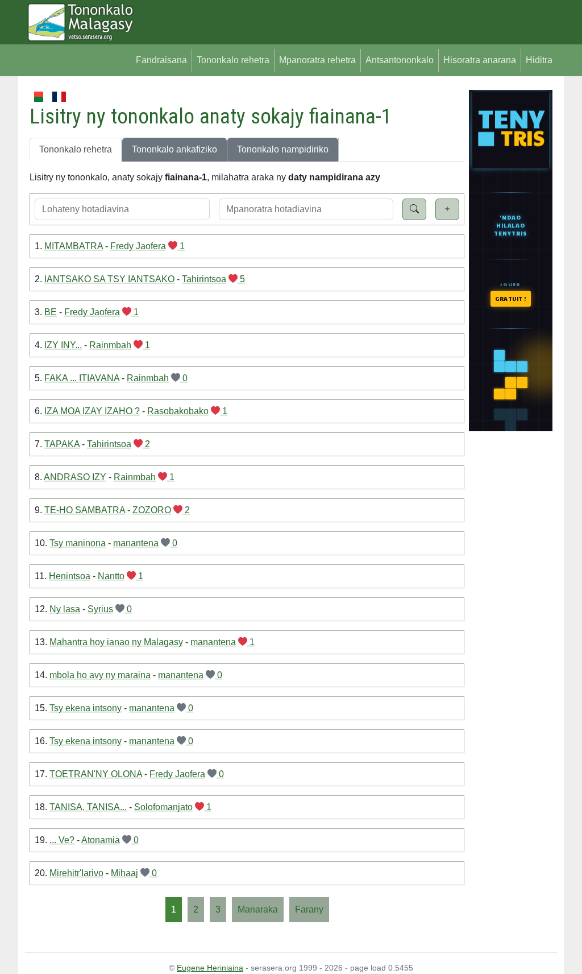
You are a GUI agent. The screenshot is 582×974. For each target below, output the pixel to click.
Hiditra (539, 60)
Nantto (111, 576)
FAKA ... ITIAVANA (81, 378)
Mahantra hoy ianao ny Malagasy (116, 642)
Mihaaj (124, 873)
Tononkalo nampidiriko (283, 149)
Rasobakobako (178, 411)
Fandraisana (161, 60)
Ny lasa (64, 609)
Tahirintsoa (204, 279)
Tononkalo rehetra (233, 60)
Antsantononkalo (399, 60)
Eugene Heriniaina (210, 967)
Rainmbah (110, 345)
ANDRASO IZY (75, 477)
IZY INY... (63, 345)
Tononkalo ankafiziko (174, 149)
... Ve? (61, 840)
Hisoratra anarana (479, 60)
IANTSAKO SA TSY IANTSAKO (109, 279)
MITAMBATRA (73, 246)
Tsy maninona (77, 543)
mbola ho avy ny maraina (100, 675)
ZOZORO (151, 510)
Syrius (100, 609)
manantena (136, 543)
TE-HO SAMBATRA (84, 510)
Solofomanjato (163, 807)
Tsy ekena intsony (85, 708)
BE (50, 312)
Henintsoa (69, 576)
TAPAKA (62, 444)
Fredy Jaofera (138, 246)
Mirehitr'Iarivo (76, 873)
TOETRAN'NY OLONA (95, 774)
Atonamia (100, 840)
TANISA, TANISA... (88, 807)
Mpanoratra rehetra (317, 60)
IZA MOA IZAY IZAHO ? (92, 411)
